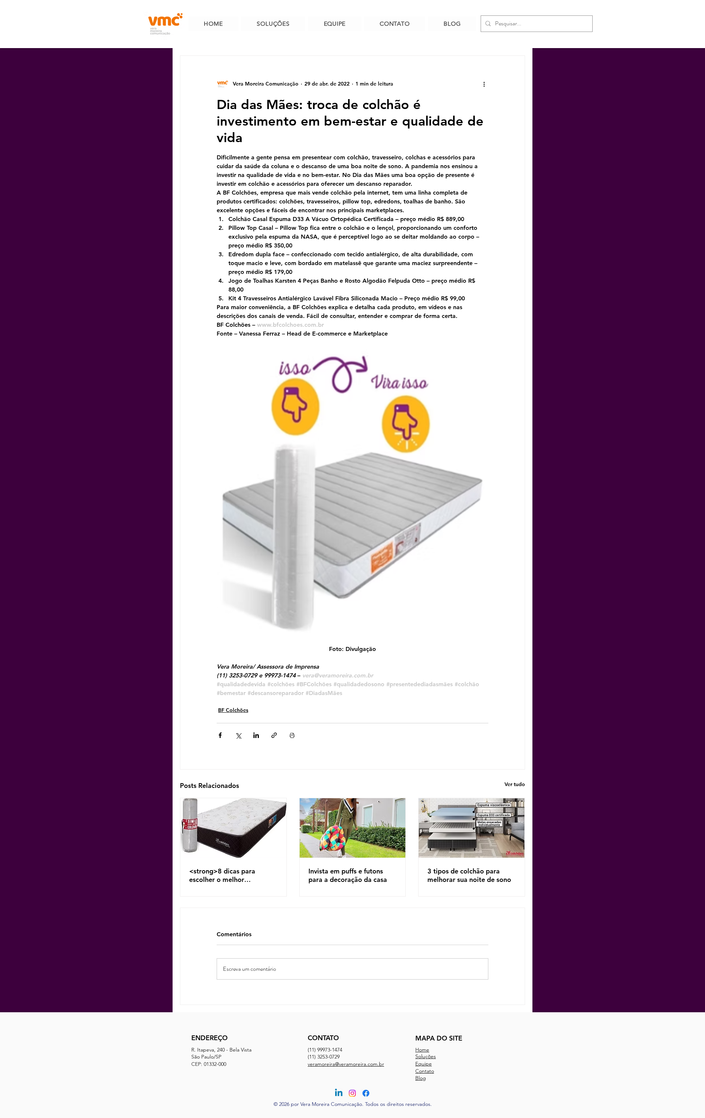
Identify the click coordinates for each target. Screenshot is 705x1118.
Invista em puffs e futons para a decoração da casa (347, 875)
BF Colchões (233, 710)
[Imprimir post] (292, 735)
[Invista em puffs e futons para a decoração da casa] (353, 828)
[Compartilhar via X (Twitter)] (238, 735)
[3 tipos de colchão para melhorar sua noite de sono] (472, 828)
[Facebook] (365, 1093)
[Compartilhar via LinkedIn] (256, 735)
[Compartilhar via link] (274, 735)
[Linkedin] (338, 1093)
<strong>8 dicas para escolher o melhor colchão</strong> (222, 875)
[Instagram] (352, 1093)
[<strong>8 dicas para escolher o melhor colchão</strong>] (233, 828)
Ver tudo (515, 784)
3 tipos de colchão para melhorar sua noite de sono (469, 875)
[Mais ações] (484, 83)
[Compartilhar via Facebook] (220, 735)
